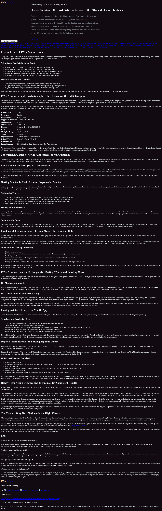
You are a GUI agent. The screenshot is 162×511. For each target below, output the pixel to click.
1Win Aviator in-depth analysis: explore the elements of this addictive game (55, 43)
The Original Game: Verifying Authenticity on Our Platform (103, 43)
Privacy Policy (6, 499)
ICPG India (43, 490)
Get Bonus (35, 39)
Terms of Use (16, 499)
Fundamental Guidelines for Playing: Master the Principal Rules (28, 45)
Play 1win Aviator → (79, 426)
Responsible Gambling (29, 490)
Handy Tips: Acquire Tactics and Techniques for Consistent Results (41, 47)
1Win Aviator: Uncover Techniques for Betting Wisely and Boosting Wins (78, 45)
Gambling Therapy (12, 490)
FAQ (105, 47)
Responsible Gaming (53, 499)
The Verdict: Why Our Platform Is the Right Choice (84, 47)
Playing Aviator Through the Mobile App (119, 45)
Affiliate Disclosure (28, 499)
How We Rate (40, 499)
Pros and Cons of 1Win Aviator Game (14, 43)
